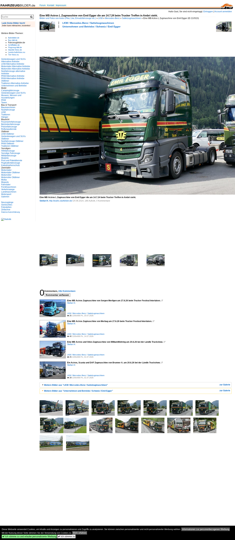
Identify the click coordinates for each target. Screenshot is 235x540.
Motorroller (6, 175)
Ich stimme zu (66, 536)
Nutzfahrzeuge (8, 110)
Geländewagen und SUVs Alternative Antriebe (13, 60)
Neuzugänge (7, 202)
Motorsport (6, 194)
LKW (100, 18)
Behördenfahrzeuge (10, 124)
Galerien (5, 196)
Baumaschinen (8, 107)
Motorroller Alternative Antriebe (15, 69)
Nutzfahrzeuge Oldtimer (12, 141)
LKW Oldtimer (7, 134)
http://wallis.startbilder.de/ (60, 201)
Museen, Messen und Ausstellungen (11, 96)
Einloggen (208, 11)
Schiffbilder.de (14, 45)
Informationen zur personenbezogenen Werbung (205, 529)
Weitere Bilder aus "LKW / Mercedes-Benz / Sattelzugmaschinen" (76, 385)
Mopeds (5, 182)
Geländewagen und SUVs (13, 93)
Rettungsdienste (9, 129)
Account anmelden (223, 11)
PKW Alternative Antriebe (12, 76)
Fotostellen (6, 207)
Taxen (4, 102)
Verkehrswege (8, 189)
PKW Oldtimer (7, 143)
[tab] (136, 385)
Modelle (5, 158)
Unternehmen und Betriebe (14, 85)
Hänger (4, 117)
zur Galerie (225, 384)
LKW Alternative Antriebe (12, 64)
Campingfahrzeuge (10, 90)
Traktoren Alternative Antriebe (15, 83)
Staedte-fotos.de (15, 50)
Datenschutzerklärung (10, 212)
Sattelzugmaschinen (131, 18)
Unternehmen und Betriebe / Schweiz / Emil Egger (91, 26)
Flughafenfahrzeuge (10, 163)
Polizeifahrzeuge (9, 126)
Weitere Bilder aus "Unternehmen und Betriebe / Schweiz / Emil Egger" (78, 391)
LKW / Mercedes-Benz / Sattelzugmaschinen (88, 23)
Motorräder (6, 170)
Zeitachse (5, 209)
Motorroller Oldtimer (10, 177)
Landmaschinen (8, 192)
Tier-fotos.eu (13, 55)
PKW (3, 100)
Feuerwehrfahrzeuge (11, 122)
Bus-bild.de (12, 40)
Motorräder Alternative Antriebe (15, 66)
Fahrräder (5, 184)
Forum (43, 5)
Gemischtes (6, 205)
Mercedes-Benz (112, 18)
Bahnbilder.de (13, 38)
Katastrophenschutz (10, 165)
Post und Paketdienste (11, 160)
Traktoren (5, 114)
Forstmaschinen (8, 187)
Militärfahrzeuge (8, 155)
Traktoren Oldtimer (10, 146)
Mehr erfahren (80, 533)
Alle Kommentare (67, 291)
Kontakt (50, 5)
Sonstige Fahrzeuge (10, 153)
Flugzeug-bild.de (15, 47)
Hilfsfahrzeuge (8, 151)
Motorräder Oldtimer (10, 172)
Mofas (4, 180)
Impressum (61, 5)
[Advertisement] (102, 42)
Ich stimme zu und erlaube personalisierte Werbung (29, 536)
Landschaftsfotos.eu (16, 52)
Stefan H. (44, 201)
